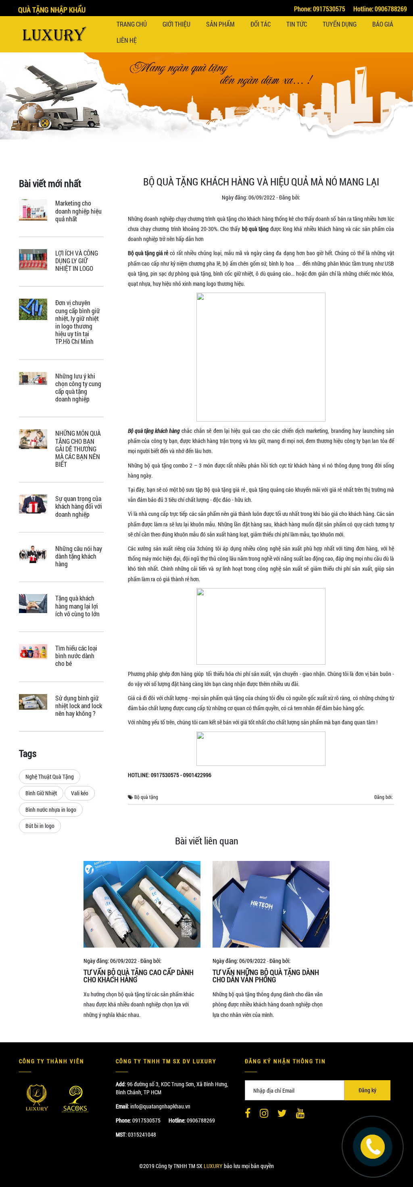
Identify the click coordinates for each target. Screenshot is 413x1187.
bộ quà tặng (255, 229)
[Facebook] (247, 1113)
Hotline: (380, 9)
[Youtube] (300, 1113)
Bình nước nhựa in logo (50, 809)
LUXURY (213, 1166)
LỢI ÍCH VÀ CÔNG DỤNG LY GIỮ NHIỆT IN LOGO (76, 260)
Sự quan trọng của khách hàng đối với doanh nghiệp (78, 506)
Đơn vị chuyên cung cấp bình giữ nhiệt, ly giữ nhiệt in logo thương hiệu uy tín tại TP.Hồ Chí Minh (77, 322)
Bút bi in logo (39, 825)
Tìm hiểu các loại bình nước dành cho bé (76, 655)
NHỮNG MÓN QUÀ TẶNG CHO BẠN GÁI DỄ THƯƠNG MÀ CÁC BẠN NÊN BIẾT (78, 448)
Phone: (319, 9)
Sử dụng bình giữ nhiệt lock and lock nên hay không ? (78, 705)
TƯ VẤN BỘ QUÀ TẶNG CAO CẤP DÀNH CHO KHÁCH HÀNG (138, 976)
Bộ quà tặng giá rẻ (148, 253)
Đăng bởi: (289, 197)
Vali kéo (79, 793)
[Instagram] (264, 1113)
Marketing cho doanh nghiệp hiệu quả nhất (78, 210)
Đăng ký (367, 1090)
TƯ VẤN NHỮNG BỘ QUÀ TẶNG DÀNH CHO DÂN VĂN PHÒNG (266, 976)
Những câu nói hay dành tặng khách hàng (78, 556)
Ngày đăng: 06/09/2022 (248, 197)
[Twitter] (282, 1113)
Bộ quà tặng (146, 797)
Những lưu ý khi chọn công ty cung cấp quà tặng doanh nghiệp (78, 387)
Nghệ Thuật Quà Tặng (49, 776)
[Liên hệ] (373, 1145)
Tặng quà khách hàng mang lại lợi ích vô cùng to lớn (77, 605)
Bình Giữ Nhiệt (41, 793)
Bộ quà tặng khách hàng (154, 430)
